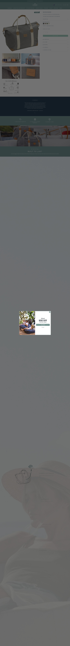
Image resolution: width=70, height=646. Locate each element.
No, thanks (43, 327)
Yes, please (43, 324)
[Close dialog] (49, 312)
